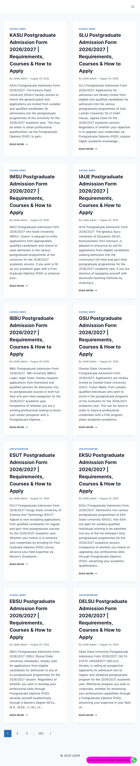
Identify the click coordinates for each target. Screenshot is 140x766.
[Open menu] (133, 6)
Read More (19, 144)
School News (18, 29)
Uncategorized (19, 449)
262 (41, 733)
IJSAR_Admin (20, 78)
